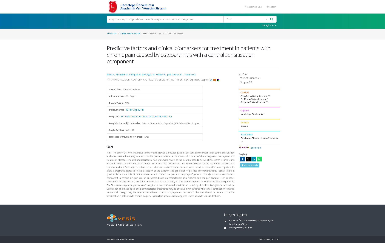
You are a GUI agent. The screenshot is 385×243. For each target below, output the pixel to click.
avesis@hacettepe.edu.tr (240, 227)
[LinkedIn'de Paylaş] (253, 159)
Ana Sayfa (112, 33)
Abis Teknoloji (265, 239)
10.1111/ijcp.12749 (135, 109)
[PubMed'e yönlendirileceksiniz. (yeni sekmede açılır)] (211, 79)
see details (256, 147)
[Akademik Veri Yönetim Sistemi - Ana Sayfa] (113, 7)
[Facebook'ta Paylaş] (242, 159)
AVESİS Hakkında (125, 225)
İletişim (138, 225)
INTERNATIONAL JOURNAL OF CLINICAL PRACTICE (146, 116)
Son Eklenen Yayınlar (130, 33)
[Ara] (271, 19)
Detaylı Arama (269, 25)
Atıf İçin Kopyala (251, 165)
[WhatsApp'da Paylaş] (259, 159)
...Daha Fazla (189, 74)
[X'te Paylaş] (248, 159)
